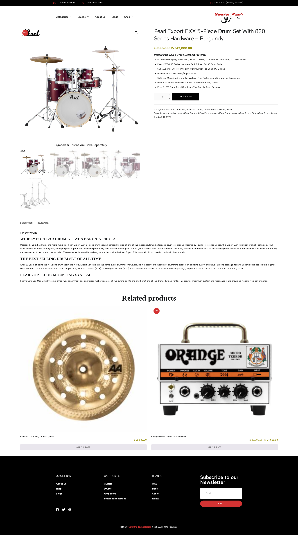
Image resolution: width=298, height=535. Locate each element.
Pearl (229, 109)
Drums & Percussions (215, 109)
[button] (63, 16)
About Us (100, 16)
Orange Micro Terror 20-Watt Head (168, 436)
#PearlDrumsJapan (207, 113)
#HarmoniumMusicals (171, 113)
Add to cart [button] (83, 447)
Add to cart (185, 97)
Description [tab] (26, 223)
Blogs (115, 16)
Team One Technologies (139, 527)
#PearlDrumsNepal (227, 113)
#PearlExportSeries (267, 113)
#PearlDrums (190, 113)
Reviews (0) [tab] (43, 223)
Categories (62, 16)
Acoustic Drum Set (175, 109)
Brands (82, 16)
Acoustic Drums (194, 109)
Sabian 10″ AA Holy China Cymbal (37, 436)
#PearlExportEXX (247, 113)
